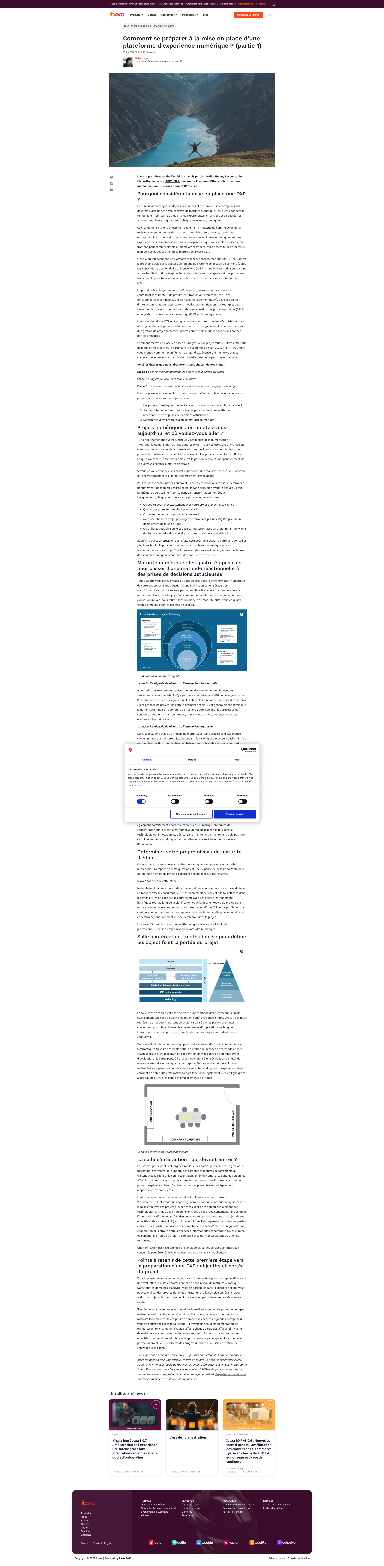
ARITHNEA (172, 181)
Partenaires (189, 14)
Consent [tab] (147, 759)
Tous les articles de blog (137, 25)
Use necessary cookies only (191, 814)
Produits (135, 14)
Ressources (168, 14)
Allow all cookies (235, 814)
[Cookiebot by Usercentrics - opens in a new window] (243, 750)
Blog (205, 14)
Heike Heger (141, 58)
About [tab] (237, 759)
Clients (152, 14)
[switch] (175, 801)
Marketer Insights (164, 25)
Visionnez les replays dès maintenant (249, 3)
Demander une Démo (248, 14)
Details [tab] (192, 759)
